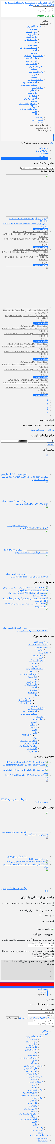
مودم (34, 74)
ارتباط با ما (43, 130)
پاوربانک (33, 106)
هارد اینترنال (31, 63)
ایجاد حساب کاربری (28, 1017)
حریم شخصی (42, 127)
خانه (52, 143)
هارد (35, 695)
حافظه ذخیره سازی (33, 55)
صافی (50, 444)
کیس (34, 50)
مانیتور (34, 69)
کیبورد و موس (30, 98)
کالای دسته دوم (35, 79)
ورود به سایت (12, 1018)
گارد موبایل (32, 93)
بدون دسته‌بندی (41, 642)
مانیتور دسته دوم (29, 85)
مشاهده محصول (40, 229)
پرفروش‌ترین (42, 150)
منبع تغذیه (32, 45)
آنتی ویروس (37, 119)
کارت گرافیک (31, 39)
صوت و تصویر (36, 66)
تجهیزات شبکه (36, 71)
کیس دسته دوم (30, 82)
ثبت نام (50, 948)
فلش (34, 111)
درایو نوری (32, 34)
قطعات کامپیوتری (34, 26)
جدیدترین (44, 153)
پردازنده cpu (31, 31)
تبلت (40, 122)
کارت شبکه (31, 37)
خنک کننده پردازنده (28, 47)
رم (35, 42)
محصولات (43, 652)
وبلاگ (45, 21)
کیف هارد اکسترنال (28, 103)
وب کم (33, 53)
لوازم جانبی (37, 87)
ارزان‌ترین (43, 155)
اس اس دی (31, 61)
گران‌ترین (43, 158)
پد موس (33, 101)
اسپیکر (34, 90)
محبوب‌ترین (43, 147)
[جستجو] (53, 1026)
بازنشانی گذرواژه (46, 1017)
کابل (35, 114)
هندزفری (33, 95)
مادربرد (33, 29)
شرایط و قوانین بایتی (38, 125)
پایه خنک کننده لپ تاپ (38, 644)
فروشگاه (44, 23)
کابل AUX (26, 735)
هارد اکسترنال (30, 58)
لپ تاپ (39, 117)
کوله (35, 738)
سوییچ (34, 77)
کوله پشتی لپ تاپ (28, 109)
